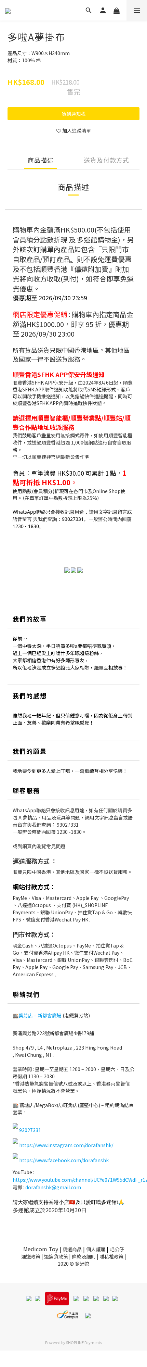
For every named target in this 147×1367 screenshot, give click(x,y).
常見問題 (55, 846)
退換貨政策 (56, 1256)
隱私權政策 (111, 1256)
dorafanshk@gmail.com (53, 1187)
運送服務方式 (31, 860)
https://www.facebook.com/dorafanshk (64, 1160)
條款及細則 (84, 1256)
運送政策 (30, 1256)
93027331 (68, 824)
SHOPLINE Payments (84, 1342)
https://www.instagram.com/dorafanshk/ (66, 1145)
